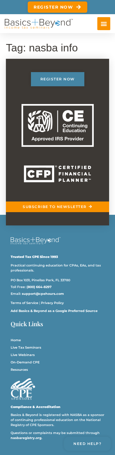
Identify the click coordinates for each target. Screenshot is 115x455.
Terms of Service (24, 303)
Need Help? (87, 443)
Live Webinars (23, 355)
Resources (19, 370)
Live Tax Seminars (26, 347)
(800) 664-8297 (39, 287)
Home (16, 340)
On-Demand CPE (25, 362)
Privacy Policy (52, 303)
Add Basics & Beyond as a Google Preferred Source (54, 311)
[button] (103, 23)
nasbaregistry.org (26, 438)
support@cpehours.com (43, 294)
